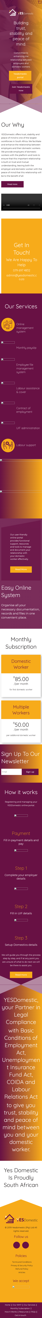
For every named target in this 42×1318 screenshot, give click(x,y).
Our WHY (17, 1305)
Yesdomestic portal (20, 76)
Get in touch (20, 1315)
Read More (21, 569)
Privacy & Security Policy (22, 1265)
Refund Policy (21, 1269)
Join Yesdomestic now (21, 89)
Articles (21, 1272)
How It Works (11, 1312)
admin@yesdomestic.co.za (21, 277)
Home (7, 1305)
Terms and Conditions (21, 1262)
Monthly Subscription (20, 1308)
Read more (12, 184)
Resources (24, 1312)
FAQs (33, 1312)
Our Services (29, 1305)
